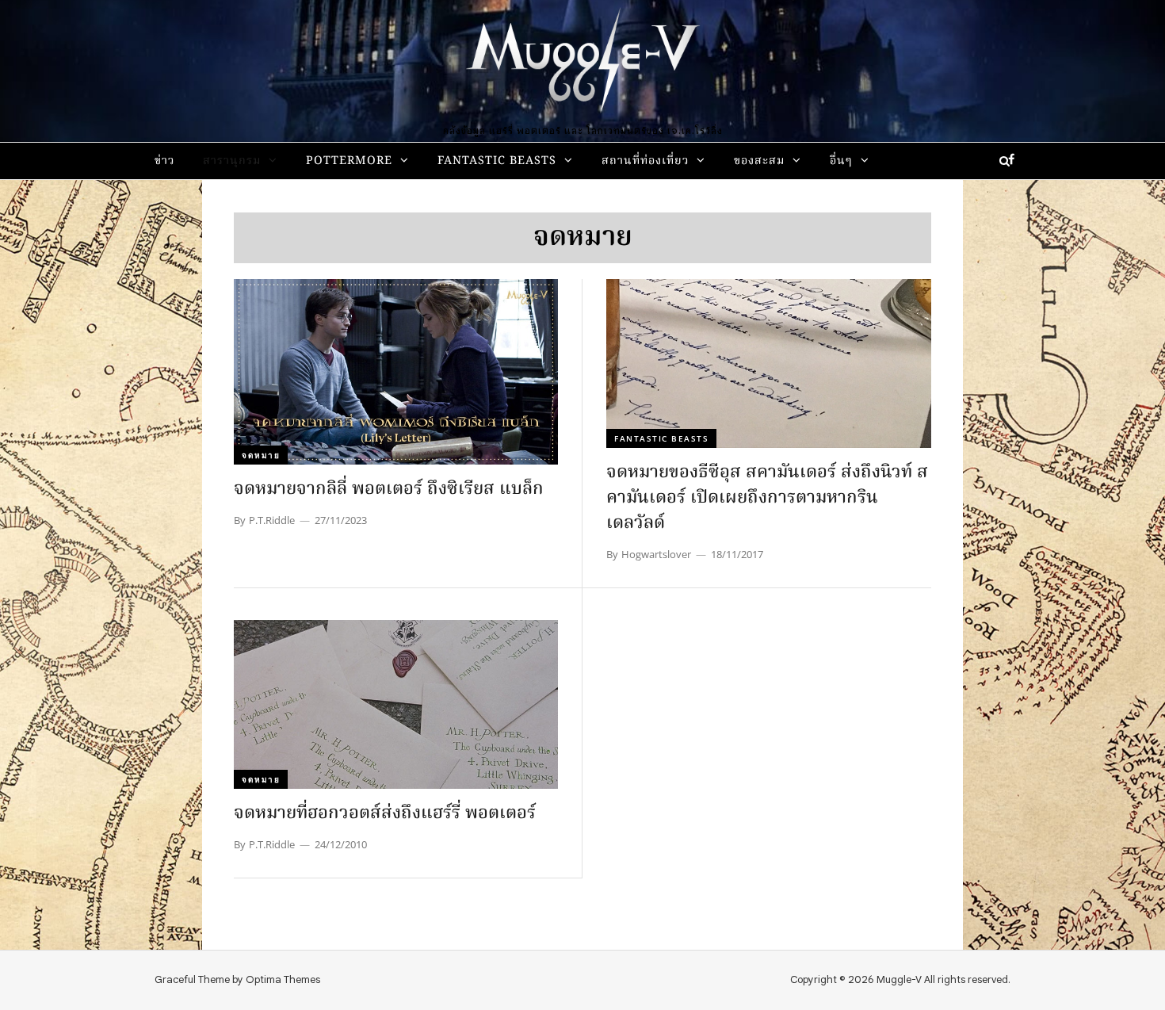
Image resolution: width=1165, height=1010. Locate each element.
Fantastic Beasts (496, 161)
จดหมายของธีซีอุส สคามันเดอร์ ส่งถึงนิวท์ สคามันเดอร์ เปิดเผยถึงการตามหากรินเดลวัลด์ (767, 498)
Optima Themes (283, 979)
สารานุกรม (232, 161)
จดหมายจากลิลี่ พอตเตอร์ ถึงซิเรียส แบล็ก (389, 489)
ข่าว (164, 161)
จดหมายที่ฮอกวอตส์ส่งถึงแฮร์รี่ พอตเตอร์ (385, 814)
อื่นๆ (841, 161)
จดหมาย (261, 455)
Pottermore (349, 161)
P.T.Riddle (272, 520)
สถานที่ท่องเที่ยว (645, 161)
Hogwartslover (656, 554)
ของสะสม (759, 161)
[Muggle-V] (582, 63)
